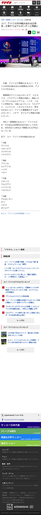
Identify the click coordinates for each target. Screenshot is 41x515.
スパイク (35, 452)
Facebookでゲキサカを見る (14, 420)
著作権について (14, 492)
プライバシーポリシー (16, 495)
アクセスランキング (19, 485)
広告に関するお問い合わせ (9, 497)
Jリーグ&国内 (12, 452)
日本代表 (4, 452)
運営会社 (23, 492)
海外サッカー (28, 452)
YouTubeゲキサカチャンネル (10, 466)
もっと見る (20, 320)
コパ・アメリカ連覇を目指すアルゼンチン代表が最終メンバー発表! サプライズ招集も (22, 301)
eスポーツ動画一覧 (24, 478)
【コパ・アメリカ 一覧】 (17, 29)
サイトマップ (32, 492)
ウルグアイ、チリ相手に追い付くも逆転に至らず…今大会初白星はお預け (22, 314)
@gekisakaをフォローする (13, 415)
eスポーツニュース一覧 (11, 478)
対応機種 (4, 492)
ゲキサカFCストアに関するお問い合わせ (13, 502)
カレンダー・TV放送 (31, 485)
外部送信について (29, 495)
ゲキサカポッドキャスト (12, 468)
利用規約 (4, 495)
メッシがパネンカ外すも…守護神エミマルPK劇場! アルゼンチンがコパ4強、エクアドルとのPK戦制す (22, 290)
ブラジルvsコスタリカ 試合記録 (17, 296)
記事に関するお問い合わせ (26, 497)
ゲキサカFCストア (7, 485)
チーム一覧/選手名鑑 (7, 488)
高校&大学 (20, 452)
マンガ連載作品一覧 (22, 476)
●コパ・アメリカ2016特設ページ (15, 213)
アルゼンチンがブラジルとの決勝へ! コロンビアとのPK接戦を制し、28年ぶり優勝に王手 (22, 307)
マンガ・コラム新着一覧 (8, 476)
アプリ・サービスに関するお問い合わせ (13, 500)
